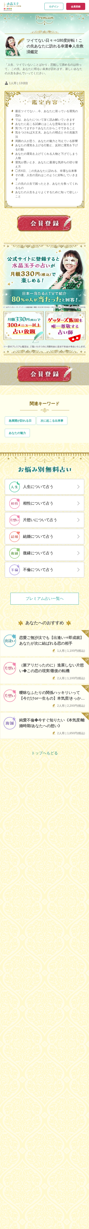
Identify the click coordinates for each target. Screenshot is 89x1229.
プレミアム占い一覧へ (45, 598)
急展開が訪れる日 (20, 420)
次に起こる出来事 (52, 420)
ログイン (54, 6)
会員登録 (75, 6)
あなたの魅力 (17, 433)
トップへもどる (44, 753)
